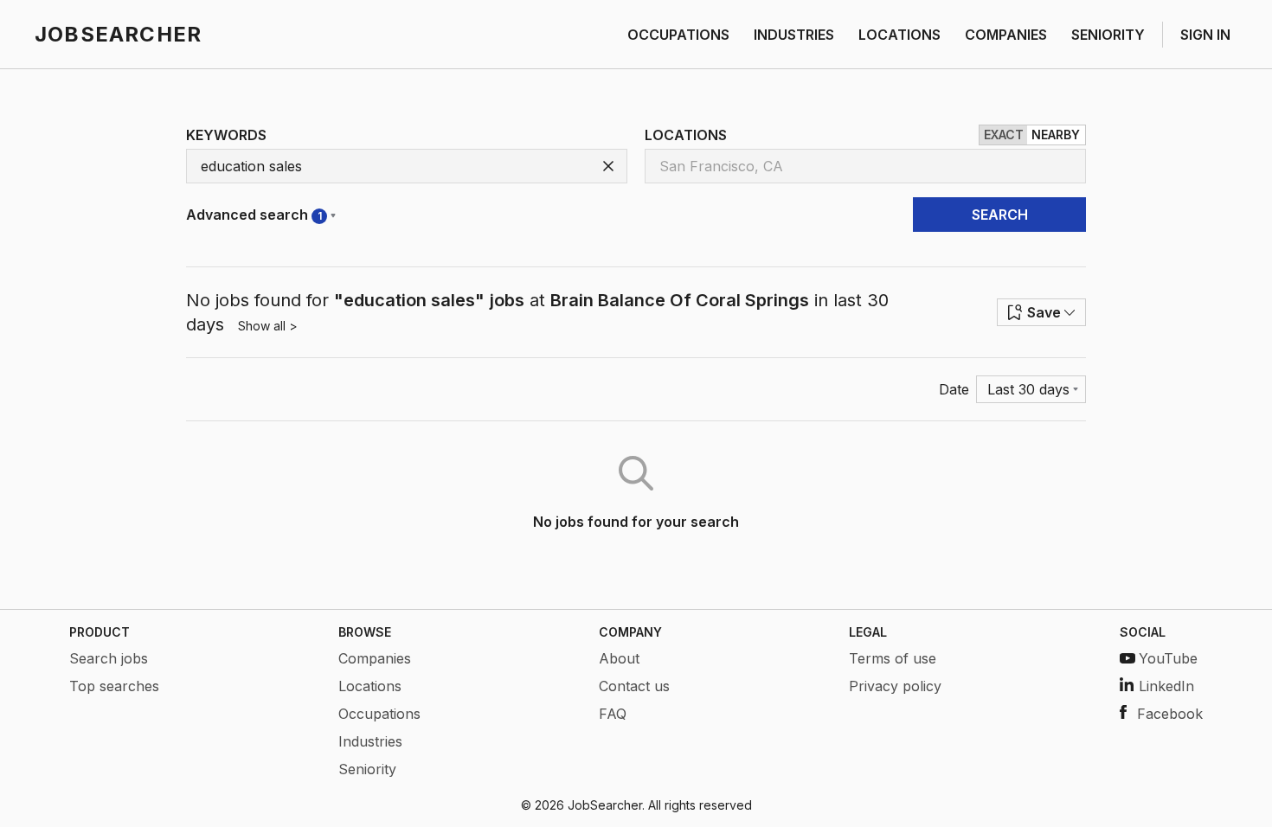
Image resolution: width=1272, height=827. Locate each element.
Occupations (379, 713)
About (619, 658)
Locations (370, 686)
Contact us (634, 686)
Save (1044, 312)
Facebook (1170, 713)
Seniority (367, 769)
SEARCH (1000, 214)
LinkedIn (1166, 686)
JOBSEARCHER (118, 34)
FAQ (612, 713)
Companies (374, 658)
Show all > (268, 325)
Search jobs (108, 658)
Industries (370, 741)
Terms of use (892, 658)
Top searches (114, 686)
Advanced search (254, 214)
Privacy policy (895, 686)
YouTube (1168, 658)
